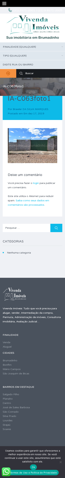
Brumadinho (10, 360)
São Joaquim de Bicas (16, 373)
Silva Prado (9, 416)
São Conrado (11, 411)
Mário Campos (12, 369)
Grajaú (6, 424)
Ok (33, 467)
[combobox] (32, 46)
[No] (60, 462)
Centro (7, 403)
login (36, 183)
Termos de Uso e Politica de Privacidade (33, 472)
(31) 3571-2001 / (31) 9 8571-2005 (37, 10)
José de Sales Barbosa (16, 407)
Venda (6, 342)
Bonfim (7, 364)
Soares (7, 429)
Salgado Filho (11, 394)
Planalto (8, 398)
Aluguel (7, 346)
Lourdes (7, 420)
